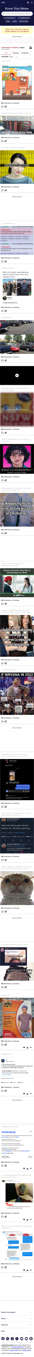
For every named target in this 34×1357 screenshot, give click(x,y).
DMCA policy (26, 1350)
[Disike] (24, 1048)
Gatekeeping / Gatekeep (9, 47)
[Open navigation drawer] (32, 2)
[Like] (27, 1048)
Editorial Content (24, 21)
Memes (15, 21)
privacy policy (14, 1350)
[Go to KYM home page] (3, 2)
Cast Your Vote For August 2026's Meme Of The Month (17, 30)
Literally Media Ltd (17, 1347)
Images (8, 21)
